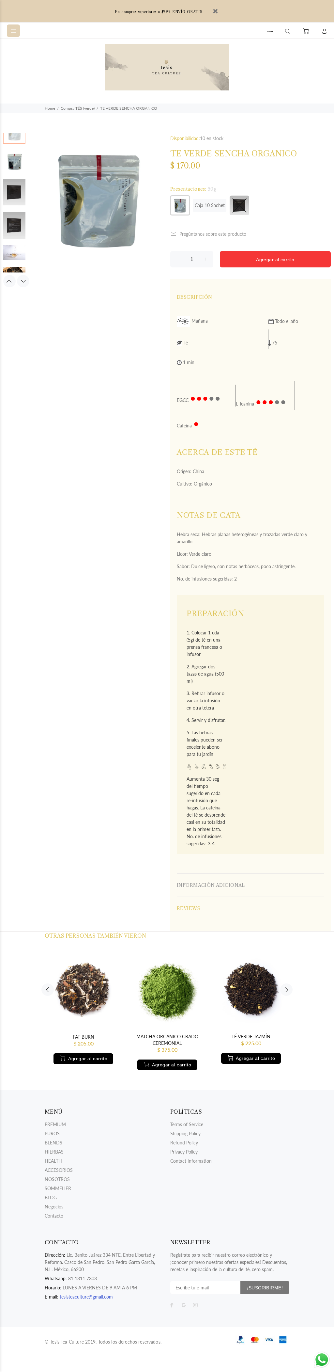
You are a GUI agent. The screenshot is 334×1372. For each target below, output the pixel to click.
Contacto (54, 1216)
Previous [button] (9, 281)
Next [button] (23, 281)
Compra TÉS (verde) (78, 108)
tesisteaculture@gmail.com (86, 1297)
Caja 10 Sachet (210, 205)
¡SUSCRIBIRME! (265, 1287)
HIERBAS (54, 1152)
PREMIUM (55, 1124)
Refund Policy (184, 1142)
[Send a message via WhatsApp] (322, 1360)
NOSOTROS (57, 1179)
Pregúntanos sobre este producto (212, 234)
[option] (14, 135)
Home (50, 108)
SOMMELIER (58, 1188)
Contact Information (191, 1161)
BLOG (51, 1197)
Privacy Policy (184, 1152)
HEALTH (53, 1161)
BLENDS (53, 1142)
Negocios (54, 1206)
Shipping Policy (185, 1133)
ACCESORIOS (59, 1170)
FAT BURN (83, 1037)
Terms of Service (186, 1124)
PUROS (52, 1133)
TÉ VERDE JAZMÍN (251, 1036)
